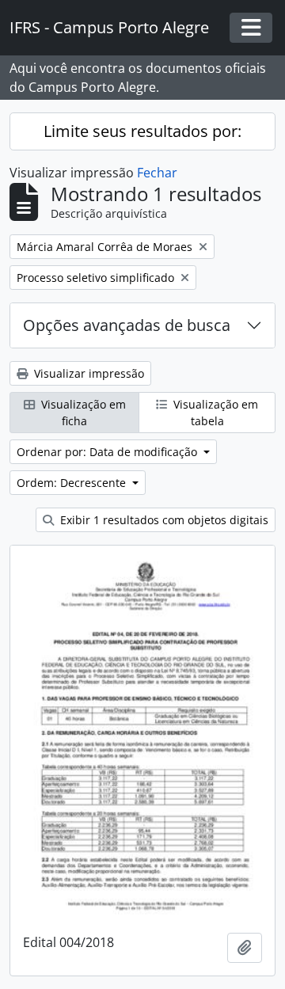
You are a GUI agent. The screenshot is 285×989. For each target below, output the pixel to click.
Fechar (157, 172)
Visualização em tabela (214, 412)
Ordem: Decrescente (73, 482)
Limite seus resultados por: (142, 131)
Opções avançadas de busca (126, 325)
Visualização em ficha (82, 412)
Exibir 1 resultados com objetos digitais (162, 519)
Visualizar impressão (87, 373)
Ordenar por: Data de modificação (108, 451)
